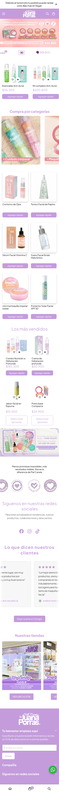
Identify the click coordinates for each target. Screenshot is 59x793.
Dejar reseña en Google (29, 618)
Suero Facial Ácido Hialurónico (40, 256)
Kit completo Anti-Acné (45, 86)
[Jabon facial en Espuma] (16, 390)
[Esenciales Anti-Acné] (15, 73)
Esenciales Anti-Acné (13, 86)
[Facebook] (21, 531)
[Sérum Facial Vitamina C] (15, 238)
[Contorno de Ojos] (15, 187)
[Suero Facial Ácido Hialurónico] (44, 238)
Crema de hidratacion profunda (37, 361)
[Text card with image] (21, 665)
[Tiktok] (37, 531)
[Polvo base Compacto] (42, 390)
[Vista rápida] (17, 79)
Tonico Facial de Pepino (43, 204)
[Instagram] (29, 531)
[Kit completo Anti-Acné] (46, 73)
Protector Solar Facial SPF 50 (42, 307)
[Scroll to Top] (54, 778)
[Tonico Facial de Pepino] (44, 187)
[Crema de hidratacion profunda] (42, 345)
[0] (53, 13)
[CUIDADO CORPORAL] (20, 140)
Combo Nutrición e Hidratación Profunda (15, 361)
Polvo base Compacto (37, 404)
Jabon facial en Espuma (13, 404)
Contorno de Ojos (11, 204)
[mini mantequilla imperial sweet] (15, 288)
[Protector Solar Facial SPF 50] (44, 288)
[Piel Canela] (29, 14)
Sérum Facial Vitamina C (14, 255)
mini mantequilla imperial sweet (14, 307)
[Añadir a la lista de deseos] (12, 79)
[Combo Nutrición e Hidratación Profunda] (16, 345)
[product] (10, 788)
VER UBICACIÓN (22, 696)
